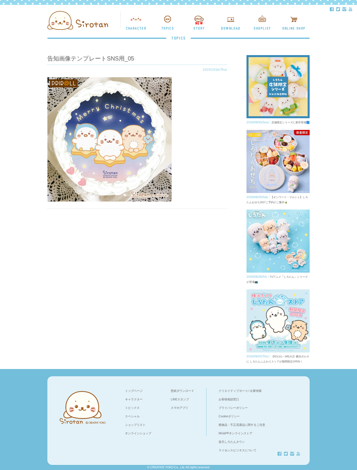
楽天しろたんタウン (232, 442)
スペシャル (132, 416)
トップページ (134, 391)
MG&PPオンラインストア (235, 433)
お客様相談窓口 (229, 399)
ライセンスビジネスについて (237, 450)
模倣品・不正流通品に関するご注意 (242, 425)
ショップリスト (135, 425)
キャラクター (134, 399)
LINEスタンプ (180, 399)
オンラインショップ (138, 433)
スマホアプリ (179, 408)
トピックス (132, 408)
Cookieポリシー (229, 416)
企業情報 (256, 391)
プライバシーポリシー (233, 408)
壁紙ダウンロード (182, 391)
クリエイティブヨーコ (233, 391)
